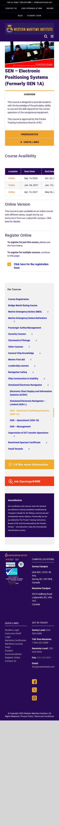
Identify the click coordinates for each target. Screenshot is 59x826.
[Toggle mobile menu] (52, 36)
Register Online (12, 657)
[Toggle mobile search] (45, 36)
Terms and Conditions (44, 716)
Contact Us (10, 661)
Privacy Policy (26, 716)
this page (14, 255)
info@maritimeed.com (43, 2)
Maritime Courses (14, 643)
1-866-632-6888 (40, 642)
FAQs (7, 647)
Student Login (12, 630)
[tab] (29, 94)
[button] (29, 266)
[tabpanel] (29, 114)
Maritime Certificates (15, 640)
